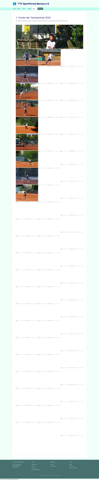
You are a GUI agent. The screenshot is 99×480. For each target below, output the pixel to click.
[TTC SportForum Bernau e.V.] (15, 3)
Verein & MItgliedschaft (36, 469)
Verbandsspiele (34, 464)
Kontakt (70, 464)
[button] (19, 8)
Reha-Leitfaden (53, 466)
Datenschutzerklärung (73, 467)
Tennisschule (34, 467)
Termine (33, 466)
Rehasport (52, 464)
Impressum (71, 466)
